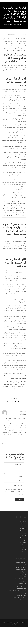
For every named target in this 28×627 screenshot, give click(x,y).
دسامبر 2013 (23, 533)
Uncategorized (22, 583)
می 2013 (23, 535)
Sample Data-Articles (20, 579)
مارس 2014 (23, 530)
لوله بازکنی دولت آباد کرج (19, 381)
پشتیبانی (23, 414)
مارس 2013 (23, 537)
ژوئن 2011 (23, 547)
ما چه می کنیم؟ (22, 599)
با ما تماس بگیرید (7, 140)
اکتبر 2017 (23, 526)
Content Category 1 (21, 562)
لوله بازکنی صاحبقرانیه (8, 205)
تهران (7, 24)
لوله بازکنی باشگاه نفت (15, 386)
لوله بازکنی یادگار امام (15, 210)
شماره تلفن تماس (21, 595)
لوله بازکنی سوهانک (12, 212)
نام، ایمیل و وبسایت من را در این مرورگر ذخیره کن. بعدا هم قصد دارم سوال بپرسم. (14, 491)
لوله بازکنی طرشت (19, 201)
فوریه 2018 (23, 523)
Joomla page (23, 574)
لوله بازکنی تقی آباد (10, 215)
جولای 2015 (23, 528)
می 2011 (23, 549)
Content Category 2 (21, 565)
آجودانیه (9, 24)
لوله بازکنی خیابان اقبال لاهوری (17, 208)
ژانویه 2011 (23, 551)
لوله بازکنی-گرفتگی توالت (18, 24)
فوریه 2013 (23, 540)
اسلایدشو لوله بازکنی (20, 586)
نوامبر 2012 (23, 542)
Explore (24, 572)
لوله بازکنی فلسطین (11, 203)
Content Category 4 (21, 569)
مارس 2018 (23, 521)
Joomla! (24, 576)
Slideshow (23, 581)
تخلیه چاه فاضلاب (21, 588)
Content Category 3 (21, 567)
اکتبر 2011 (23, 544)
